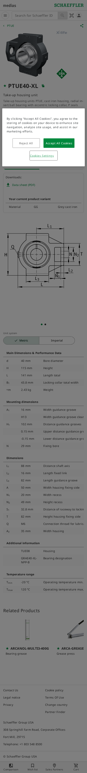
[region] (43, 137)
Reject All (26, 143)
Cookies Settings (42, 156)
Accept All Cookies (59, 143)
